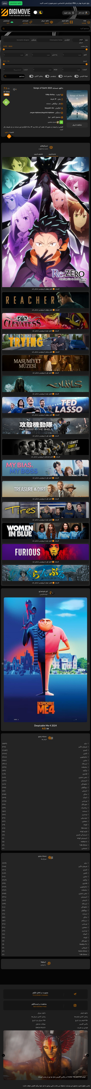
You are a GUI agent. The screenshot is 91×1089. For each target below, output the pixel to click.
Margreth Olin (49, 108)
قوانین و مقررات (82, 1028)
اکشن (85, 754)
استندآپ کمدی (81, 835)
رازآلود (85, 770)
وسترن (84, 814)
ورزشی (84, 801)
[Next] (88, 663)
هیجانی (84, 948)
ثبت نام (82, 13)
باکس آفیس (83, 1024)
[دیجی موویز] (15, 18)
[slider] (86, 49)
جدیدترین (52, 154)
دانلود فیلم (84, 1013)
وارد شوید (67, 13)
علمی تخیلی (83, 777)
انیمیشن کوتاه (82, 838)
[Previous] (3, 663)
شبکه (55, 70)
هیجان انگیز (82, 747)
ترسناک (84, 764)
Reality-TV (83, 944)
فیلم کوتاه (83, 831)
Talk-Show (83, 845)
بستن (5, 3)
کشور (85, 55)
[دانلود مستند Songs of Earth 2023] (77, 119)
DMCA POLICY (41, 1028)
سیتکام (84, 921)
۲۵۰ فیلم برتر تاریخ (81, 1020)
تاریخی (84, 791)
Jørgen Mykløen (35, 113)
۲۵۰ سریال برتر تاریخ (39, 1020)
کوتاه (85, 825)
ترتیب (26, 70)
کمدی (85, 750)
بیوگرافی (54, 104)
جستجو (21, 76)
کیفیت (84, 70)
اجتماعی (84, 848)
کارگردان (67, 40)
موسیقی (84, 818)
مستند (48, 104)
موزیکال (84, 804)
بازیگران (33, 40)
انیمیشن (84, 781)
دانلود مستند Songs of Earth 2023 (48, 88)
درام (85, 743)
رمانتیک (84, 808)
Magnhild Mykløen (47, 113)
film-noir (84, 828)
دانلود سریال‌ (42, 1013)
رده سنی (54, 55)
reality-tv (84, 842)
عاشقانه (84, 767)
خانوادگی (84, 784)
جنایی (85, 760)
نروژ (49, 117)
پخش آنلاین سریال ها (38, 1017)
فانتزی (85, 774)
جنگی (85, 794)
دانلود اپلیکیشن (15, 3)
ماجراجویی (83, 757)
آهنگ (85, 798)
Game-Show (82, 951)
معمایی (84, 821)
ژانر (27, 55)
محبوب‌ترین (38, 154)
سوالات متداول (41, 1024)
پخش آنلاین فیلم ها (81, 1017)
